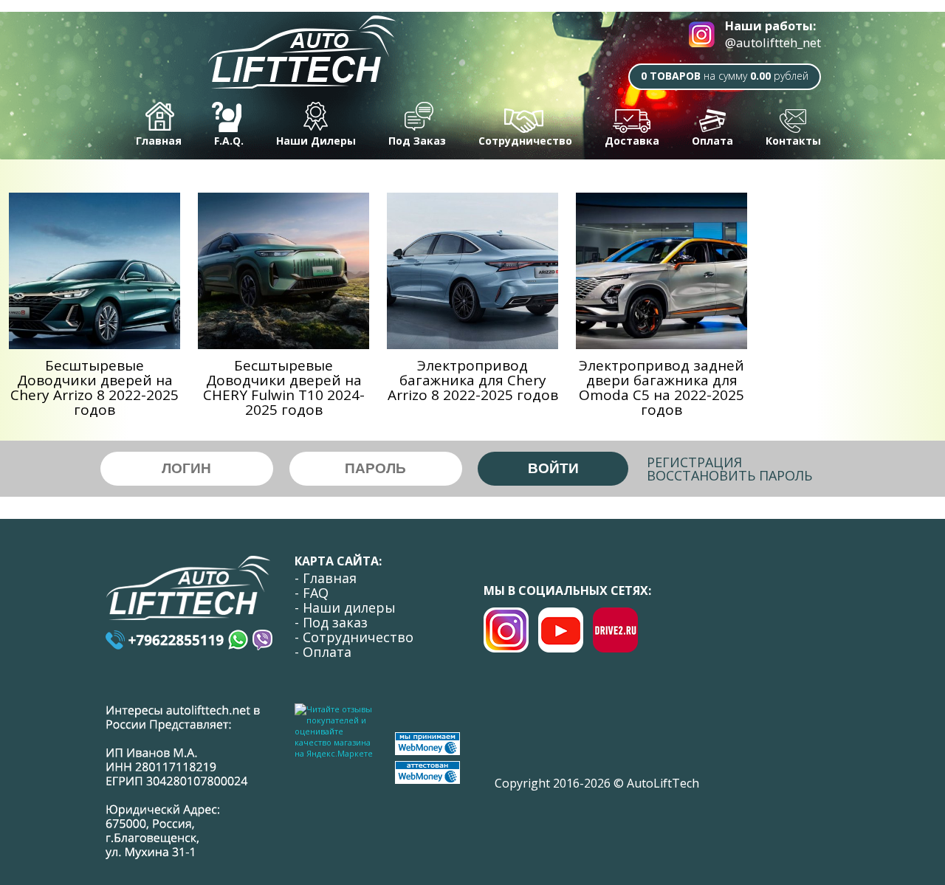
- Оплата (323, 652)
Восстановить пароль (729, 475)
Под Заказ (417, 141)
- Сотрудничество (354, 637)
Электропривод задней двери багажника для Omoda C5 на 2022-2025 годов (661, 387)
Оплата (712, 141)
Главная (159, 141)
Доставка (632, 141)
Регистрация (694, 462)
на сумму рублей (724, 76)
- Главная (326, 578)
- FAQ (312, 593)
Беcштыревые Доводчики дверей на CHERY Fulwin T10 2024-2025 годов (284, 387)
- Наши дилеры (345, 607)
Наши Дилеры (316, 141)
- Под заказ (331, 622)
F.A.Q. (229, 141)
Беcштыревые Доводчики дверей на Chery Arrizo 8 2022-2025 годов (94, 387)
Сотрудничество (525, 141)
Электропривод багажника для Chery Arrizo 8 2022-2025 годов (473, 380)
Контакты (793, 141)
